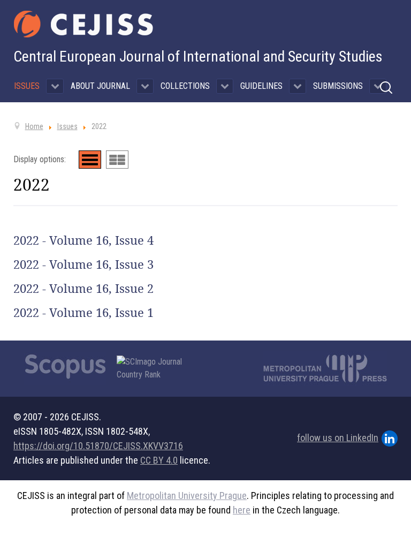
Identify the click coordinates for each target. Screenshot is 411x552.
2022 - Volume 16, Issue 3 (83, 264)
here (241, 510)
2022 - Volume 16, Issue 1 (83, 313)
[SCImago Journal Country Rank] (155, 368)
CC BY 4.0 (159, 460)
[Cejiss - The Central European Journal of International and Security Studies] (83, 24)
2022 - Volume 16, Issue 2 (83, 289)
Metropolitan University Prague (187, 495)
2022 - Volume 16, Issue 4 (83, 240)
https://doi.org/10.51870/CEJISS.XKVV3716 (98, 445)
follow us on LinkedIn (337, 437)
